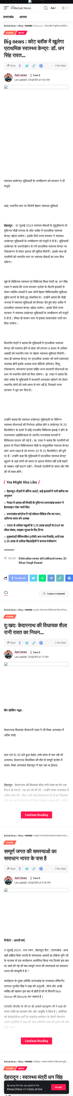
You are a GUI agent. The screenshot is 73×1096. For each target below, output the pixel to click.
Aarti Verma (21, 75)
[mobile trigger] (7, 8)
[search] (46, 8)
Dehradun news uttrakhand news (40, 558)
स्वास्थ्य (21, 33)
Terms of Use (34, 1089)
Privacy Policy (14, 1089)
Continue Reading (36, 815)
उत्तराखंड (10, 33)
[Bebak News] (21, 8)
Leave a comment (56, 593)
